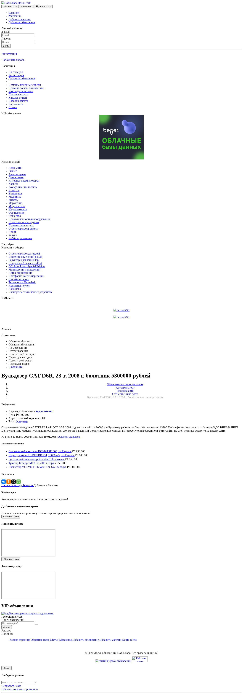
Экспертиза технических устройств (30, 291)
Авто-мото (15, 167)
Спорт (12, 231)
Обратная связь (40, 639)
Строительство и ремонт (23, 228)
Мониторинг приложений (24, 269)
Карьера (13, 183)
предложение (44, 411)
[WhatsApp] (18, 481)
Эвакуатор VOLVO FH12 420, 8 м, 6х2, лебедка (37, 466)
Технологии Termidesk (22, 282)
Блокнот (14, 12)
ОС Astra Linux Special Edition (27, 266)
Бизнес (13, 170)
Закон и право (17, 174)
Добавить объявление (22, 22)
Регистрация (9, 53)
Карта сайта (16, 104)
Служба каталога (19, 279)
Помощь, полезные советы (25, 84)
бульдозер (22, 421)
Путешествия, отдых (21, 225)
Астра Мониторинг (20, 272)
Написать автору (12, 485)
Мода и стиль (17, 206)
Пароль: (6, 38)
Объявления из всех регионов (19, 689)
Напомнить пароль (12, 59)
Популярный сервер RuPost (25, 263)
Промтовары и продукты (24, 222)
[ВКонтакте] (3, 481)
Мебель (13, 199)
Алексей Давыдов (69, 436)
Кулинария (15, 193)
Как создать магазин (21, 91)
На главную (16, 72)
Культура (14, 190)
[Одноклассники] (8, 481)
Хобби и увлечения (20, 238)
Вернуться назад (11, 685)
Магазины (15, 15)
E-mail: (5, 31)
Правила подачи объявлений (26, 88)
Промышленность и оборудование (29, 219)
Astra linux (15, 288)
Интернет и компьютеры (24, 180)
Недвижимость (18, 209)
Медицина (15, 196)
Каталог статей (18, 97)
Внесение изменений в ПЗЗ (25, 256)
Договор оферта (18, 100)
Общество (15, 215)
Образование (16, 212)
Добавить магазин (20, 19)
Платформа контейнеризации (26, 275)
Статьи (13, 107)
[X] (13, 481)
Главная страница (20, 639)
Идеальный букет (19, 285)
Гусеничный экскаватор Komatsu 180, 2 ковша (37, 459)
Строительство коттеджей (24, 253)
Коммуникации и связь (23, 186)
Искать (6, 627)
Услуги (13, 235)
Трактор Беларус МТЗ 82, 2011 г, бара (31, 463)
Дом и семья (16, 177)
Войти (6, 45)
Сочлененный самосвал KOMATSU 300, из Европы (40, 451)
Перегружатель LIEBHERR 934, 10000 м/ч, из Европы (42, 455)
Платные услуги (18, 94)
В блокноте (15, 366)
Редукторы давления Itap (24, 259)
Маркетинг (15, 203)
